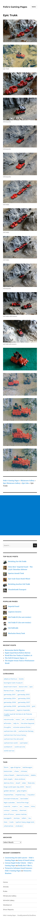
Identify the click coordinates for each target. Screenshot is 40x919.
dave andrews (20, 779)
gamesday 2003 (23, 694)
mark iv (15, 806)
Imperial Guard (13, 606)
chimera (24, 771)
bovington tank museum (13, 683)
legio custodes (9, 802)
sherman (23, 810)
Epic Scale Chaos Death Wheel (19, 579)
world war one (20, 747)
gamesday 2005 (24, 698)
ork (23, 719)
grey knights (22, 791)
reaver (26, 806)
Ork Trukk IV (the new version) (19, 622)
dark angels (8, 779)
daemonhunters (22, 775)
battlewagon (27, 767)
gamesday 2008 (10, 706)
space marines (21, 814)
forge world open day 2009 (14, 787)
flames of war (9, 691)
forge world (20, 691)
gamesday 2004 (10, 698)
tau (29, 818)
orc (21, 806)
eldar (24, 783)
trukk (11, 822)
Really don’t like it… (25, 865)
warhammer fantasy (26, 731)
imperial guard (9, 710)
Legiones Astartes (14, 612)
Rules (5, 891)
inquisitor (31, 795)
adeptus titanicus (10, 679)
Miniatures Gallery (9, 896)
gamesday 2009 (24, 706)
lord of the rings (23, 802)
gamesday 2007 (24, 702)
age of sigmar (16, 767)
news (18, 719)
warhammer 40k (10, 731)
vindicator (19, 826)
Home (5, 882)
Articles (6, 887)
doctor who (23, 687)
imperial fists (8, 795)
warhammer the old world (13, 739)
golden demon (9, 791)
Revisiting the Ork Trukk (17, 561)
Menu (34, 7)
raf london (7, 723)
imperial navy (20, 795)
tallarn (24, 818)
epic (31, 687)
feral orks (31, 783)
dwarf (18, 783)
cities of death (9, 775)
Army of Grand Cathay (26, 860)
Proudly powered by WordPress (26, 915)
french (28, 787)
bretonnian (8, 771)
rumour (6, 810)
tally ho (16, 723)
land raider (24, 799)
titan (5, 822)
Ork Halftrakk (13, 628)
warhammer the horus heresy (15, 735)
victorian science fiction (22, 727)
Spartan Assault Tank (16, 573)
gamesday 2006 (10, 702)
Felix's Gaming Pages (15, 7)
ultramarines (8, 826)
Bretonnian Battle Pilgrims (15, 650)
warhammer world (11, 743)
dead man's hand (10, 687)
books (21, 679)
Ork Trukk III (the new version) (19, 617)
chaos (16, 771)
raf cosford (30, 719)
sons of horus (9, 814)
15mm (6, 767)
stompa (17, 818)
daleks (33, 775)
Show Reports (8, 909)
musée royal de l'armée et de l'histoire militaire (18, 714)
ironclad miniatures (11, 799)
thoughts (7, 727)
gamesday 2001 (9, 694)
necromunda (9, 719)
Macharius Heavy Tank (16, 633)
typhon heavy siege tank (25, 822)
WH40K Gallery (8, 900)
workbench (8, 747)
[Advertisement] (20, 515)
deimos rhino (9, 783)
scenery (14, 810)
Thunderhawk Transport (17, 589)
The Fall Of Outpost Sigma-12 (16, 658)
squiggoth (8, 818)
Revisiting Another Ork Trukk (19, 584)
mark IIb (7, 806)
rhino (33, 806)
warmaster (24, 743)
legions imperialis (23, 710)
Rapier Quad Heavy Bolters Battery (17, 653)
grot (33, 706)
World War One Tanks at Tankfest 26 (18, 655)
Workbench (7, 905)
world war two (9, 751)
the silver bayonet (27, 723)
